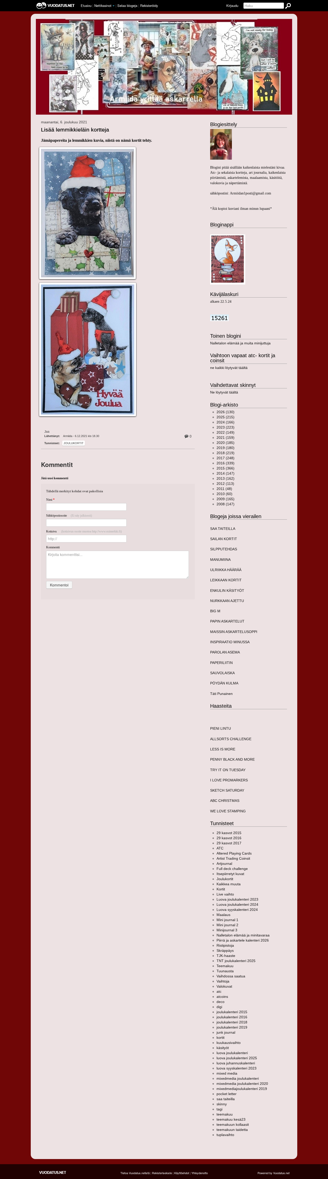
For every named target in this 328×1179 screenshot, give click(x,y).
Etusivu (86, 5)
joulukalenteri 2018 (232, 1022)
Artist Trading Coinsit (233, 858)
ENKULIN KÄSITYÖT (227, 590)
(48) (224, 489)
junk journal (226, 1032)
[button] (113, 5)
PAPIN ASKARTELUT (227, 621)
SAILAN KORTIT (223, 539)
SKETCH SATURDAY (227, 790)
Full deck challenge (232, 869)
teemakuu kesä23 (231, 1119)
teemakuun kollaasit (233, 1124)
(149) (225, 432)
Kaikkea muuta (229, 884)
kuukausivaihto (229, 1043)
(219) (225, 453)
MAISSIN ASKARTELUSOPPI (233, 632)
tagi (219, 1109)
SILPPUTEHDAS (223, 549)
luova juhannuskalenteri (236, 1063)
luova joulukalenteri (232, 1053)
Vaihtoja (223, 981)
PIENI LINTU (220, 728)
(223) (225, 427)
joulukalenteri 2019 (232, 1027)
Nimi (50, 499)
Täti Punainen (221, 694)
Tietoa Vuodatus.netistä (135, 1173)
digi (219, 1007)
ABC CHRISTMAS (224, 801)
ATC (220, 848)
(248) (225, 458)
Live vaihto (225, 894)
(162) (225, 478)
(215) (225, 417)
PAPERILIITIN (221, 663)
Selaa (127, 5)
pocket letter (227, 1094)
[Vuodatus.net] (52, 1172)
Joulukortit (74, 443)
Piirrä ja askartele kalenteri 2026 (243, 940)
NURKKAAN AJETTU (227, 601)
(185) (225, 443)
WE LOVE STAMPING (228, 811)
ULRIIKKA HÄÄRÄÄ (225, 570)
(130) (225, 412)
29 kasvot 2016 (229, 838)
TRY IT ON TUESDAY (227, 770)
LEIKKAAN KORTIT (226, 580)
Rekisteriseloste (162, 1173)
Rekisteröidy (149, 5)
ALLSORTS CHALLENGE (230, 739)
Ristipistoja (225, 945)
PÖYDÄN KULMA (224, 683)
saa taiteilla (226, 1099)
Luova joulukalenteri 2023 (237, 899)
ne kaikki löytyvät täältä (229, 368)
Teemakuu (225, 966)
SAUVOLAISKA (222, 673)
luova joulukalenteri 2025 (237, 1058)
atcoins (222, 997)
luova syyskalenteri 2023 (237, 1068)
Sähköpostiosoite (69, 515)
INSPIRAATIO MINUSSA (230, 642)
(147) (225, 473)
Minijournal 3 (227, 930)
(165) (225, 499)
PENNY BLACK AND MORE (232, 759)
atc (219, 991)
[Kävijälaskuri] (219, 317)
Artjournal (224, 863)
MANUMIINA (220, 560)
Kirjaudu (232, 5)
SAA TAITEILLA (222, 529)
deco (220, 1002)
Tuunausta (225, 971)
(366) (225, 468)
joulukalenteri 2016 (232, 1017)
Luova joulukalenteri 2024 (237, 904)
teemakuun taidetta (232, 1130)
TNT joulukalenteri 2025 (236, 961)
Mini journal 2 (227, 925)
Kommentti (53, 547)
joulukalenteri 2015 (232, 1012)
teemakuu (225, 1114)
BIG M (215, 611)
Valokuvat (224, 986)
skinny (222, 1104)
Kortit (221, 889)
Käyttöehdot (181, 1173)
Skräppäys (225, 950)
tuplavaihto (225, 1135)
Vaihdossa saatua (231, 976)
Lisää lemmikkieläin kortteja (75, 130)
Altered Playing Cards (234, 853)
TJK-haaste (226, 956)
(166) (225, 422)
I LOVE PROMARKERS (229, 780)
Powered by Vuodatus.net (274, 1173)
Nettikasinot (102, 5)
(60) (224, 494)
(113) (225, 484)
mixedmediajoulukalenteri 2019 (242, 1089)
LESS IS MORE (222, 749)
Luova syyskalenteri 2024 (237, 910)
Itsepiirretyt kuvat (230, 874)
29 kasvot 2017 (229, 843)
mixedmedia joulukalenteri (238, 1078)
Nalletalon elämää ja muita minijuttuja (240, 343)
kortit (220, 1037)
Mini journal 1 (227, 920)
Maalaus (223, 915)
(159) (225, 437)
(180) (225, 448)
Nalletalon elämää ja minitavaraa (243, 935)
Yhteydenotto (199, 1173)
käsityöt (223, 1048)
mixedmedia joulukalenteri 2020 (242, 1084)
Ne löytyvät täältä (224, 392)
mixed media (227, 1073)
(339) (225, 463)
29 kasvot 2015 (229, 833)
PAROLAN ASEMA (225, 652)
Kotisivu (84, 531)
